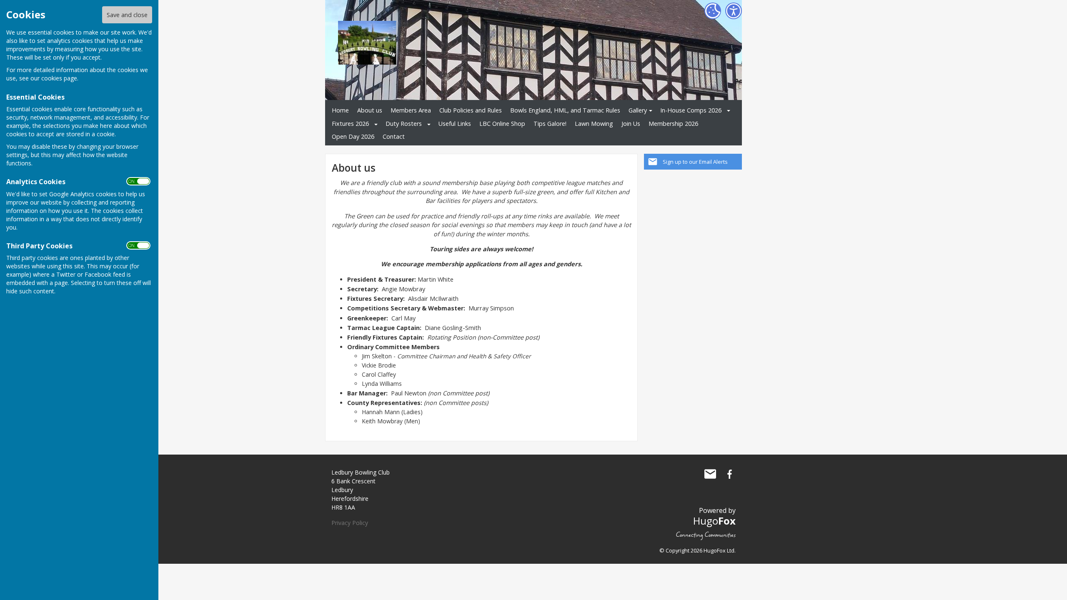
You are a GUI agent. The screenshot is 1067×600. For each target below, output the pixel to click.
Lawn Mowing (594, 124)
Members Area (411, 110)
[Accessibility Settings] (733, 10)
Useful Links (454, 124)
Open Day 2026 (353, 136)
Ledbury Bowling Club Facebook (729, 474)
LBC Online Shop (502, 124)
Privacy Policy (349, 523)
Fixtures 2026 (350, 124)
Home (340, 110)
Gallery (638, 110)
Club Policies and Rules (470, 110)
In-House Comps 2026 (690, 110)
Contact (394, 136)
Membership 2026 (673, 124)
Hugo (714, 521)
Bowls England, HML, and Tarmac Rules (565, 110)
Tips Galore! (550, 124)
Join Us (630, 124)
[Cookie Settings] (712, 10)
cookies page (59, 78)
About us (369, 110)
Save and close (127, 15)
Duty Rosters (404, 124)
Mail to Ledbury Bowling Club (710, 474)
